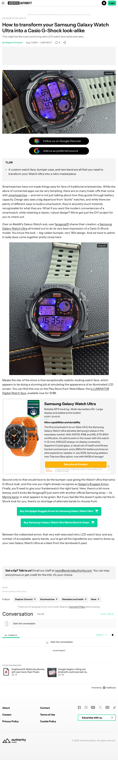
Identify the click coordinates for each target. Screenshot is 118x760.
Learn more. (85, 15)
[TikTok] (114, 707)
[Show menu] (3, 3)
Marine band (10, 497)
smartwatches (17, 195)
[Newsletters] (107, 707)
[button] (59, 3)
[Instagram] (86, 707)
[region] (59, 651)
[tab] (11, 635)
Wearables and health (14, 18)
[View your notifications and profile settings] (113, 635)
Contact (45, 707)
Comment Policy (77, 606)
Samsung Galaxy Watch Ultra (70, 404)
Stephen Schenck (14, 42)
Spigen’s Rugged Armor (93, 484)
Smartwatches (49, 599)
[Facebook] (79, 707)
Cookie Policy (48, 721)
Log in (103, 614)
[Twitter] (100, 707)
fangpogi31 (109, 73)
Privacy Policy (10, 721)
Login (112, 3)
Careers (6, 714)
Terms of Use (47, 714)
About (6, 707)
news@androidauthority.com (73, 570)
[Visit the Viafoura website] (109, 687)
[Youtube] (93, 707)
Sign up (110, 614)
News (5, 587)
